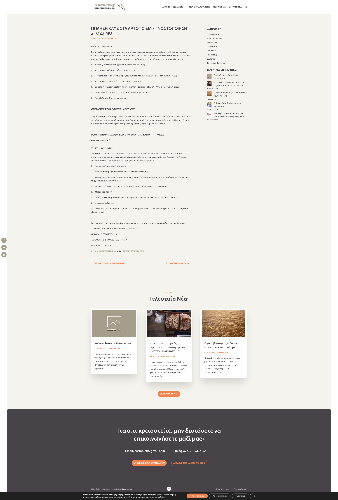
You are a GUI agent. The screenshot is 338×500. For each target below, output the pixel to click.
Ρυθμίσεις (240, 496)
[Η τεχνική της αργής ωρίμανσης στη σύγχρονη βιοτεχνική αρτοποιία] (209, 84)
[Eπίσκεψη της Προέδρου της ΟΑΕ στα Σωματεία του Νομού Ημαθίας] (209, 115)
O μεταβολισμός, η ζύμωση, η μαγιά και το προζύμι (222, 345)
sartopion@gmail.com (150, 451)
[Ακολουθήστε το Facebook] (169, 489)
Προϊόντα (211, 50)
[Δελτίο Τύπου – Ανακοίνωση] (209, 77)
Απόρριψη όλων (220, 496)
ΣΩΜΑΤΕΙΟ (178, 7)
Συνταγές (211, 59)
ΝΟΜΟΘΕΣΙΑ (219, 7)
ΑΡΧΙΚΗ (166, 7)
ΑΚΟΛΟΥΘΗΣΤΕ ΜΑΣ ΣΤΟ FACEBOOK (189, 463)
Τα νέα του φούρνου (216, 63)
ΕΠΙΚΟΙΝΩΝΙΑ (235, 7)
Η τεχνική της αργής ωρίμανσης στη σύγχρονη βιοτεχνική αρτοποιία (167, 347)
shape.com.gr (126, 489)
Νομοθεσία (110, 38)
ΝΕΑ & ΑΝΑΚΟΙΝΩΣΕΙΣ (199, 7)
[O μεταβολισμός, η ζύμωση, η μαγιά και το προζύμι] (209, 94)
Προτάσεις (212, 54)
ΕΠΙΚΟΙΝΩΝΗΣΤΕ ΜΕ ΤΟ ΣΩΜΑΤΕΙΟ (149, 463)
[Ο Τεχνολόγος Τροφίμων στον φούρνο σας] (209, 105)
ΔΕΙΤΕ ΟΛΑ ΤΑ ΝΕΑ (169, 393)
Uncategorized (213, 34)
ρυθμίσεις (162, 497)
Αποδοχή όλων (197, 496)
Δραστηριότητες (214, 38)
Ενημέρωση (212, 42)
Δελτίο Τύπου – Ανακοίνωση (226, 75)
